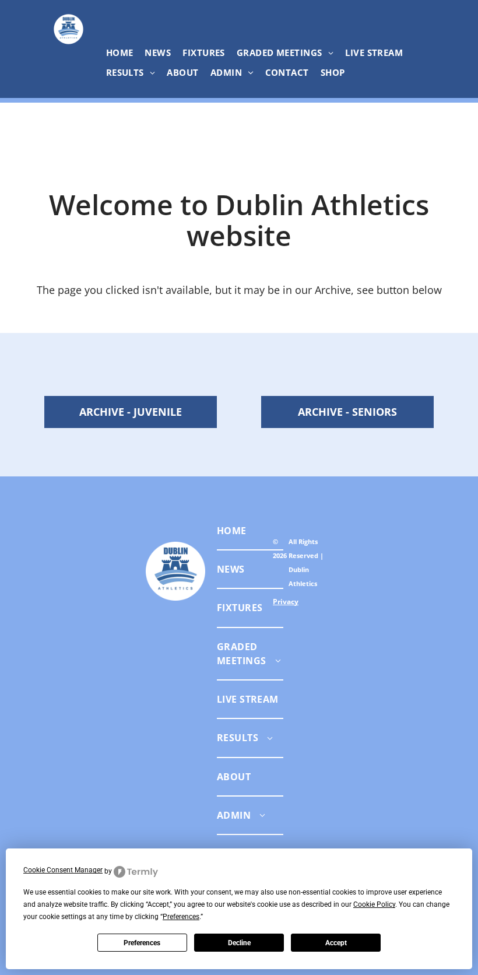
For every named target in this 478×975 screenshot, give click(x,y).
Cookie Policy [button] (374, 904)
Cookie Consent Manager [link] (63, 870)
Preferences (142, 943)
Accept (336, 943)
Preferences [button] (181, 917)
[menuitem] (119, 52)
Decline (239, 943)
